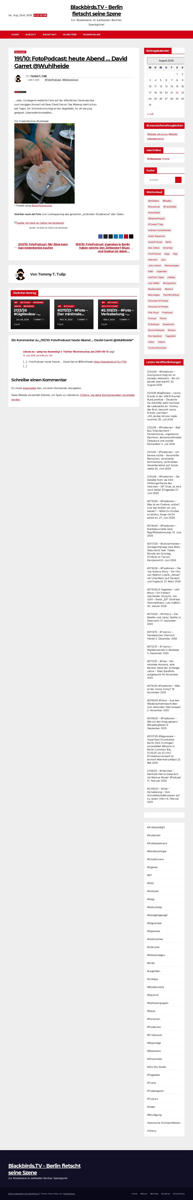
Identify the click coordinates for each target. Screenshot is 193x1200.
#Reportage (154, 1042)
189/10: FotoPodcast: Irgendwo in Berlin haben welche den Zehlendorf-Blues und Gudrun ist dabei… (102, 248)
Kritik (150, 271)
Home (15, 34)
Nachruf (169, 289)
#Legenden (153, 971)
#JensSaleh (154, 212)
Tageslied (170, 336)
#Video (151, 1106)
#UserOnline (91, 34)
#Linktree (70, 34)
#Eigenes (152, 867)
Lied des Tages (156, 277)
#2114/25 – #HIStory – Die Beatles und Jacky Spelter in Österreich (164, 617)
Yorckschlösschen (157, 347)
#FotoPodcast (53, 79)
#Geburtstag (154, 907)
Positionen (167, 312)
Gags (166, 253)
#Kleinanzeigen (156, 955)
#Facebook (154, 206)
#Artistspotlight (156, 827)
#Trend (151, 1082)
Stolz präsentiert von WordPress (23, 1193)
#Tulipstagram (155, 1090)
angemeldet (29, 388)
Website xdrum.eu (157, 134)
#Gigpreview (154, 923)
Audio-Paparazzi (156, 236)
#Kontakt (50, 34)
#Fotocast (20, 52)
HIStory (151, 1130)
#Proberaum (154, 1034)
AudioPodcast (155, 242)
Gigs (175, 253)
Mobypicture (169, 283)
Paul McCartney (171, 295)
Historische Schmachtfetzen (163, 1122)
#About (30, 34)
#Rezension (29, 306)
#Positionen (154, 1026)
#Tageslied (153, 1074)
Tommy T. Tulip (38, 76)
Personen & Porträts (158, 300)
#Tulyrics (152, 1098)
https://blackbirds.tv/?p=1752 (110, 361)
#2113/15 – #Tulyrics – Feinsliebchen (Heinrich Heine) (161, 635)
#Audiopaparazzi (157, 843)
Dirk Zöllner (154, 248)
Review (171, 330)
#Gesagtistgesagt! (157, 915)
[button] (184, 34)
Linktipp (171, 277)
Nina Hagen (154, 295)
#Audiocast (153, 835)
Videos (161, 342)
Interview (152, 259)
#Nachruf (153, 995)
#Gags (151, 899)
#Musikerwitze (155, 987)
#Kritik (18, 306)
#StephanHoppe (156, 218)
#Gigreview (38, 302)
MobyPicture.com (42, 205)
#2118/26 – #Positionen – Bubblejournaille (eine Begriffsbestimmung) (161, 529)
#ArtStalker (153, 201)
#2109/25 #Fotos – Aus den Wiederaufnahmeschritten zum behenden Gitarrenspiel (163, 704)
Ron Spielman (155, 336)
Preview (152, 318)
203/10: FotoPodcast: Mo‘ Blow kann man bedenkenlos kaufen (43, 246)
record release (156, 330)
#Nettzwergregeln (157, 1003)
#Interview (153, 947)
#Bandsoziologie (156, 851)
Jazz (163, 259)
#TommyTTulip (155, 224)
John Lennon (154, 265)
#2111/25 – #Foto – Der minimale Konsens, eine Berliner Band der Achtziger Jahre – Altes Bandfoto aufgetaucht (163, 668)
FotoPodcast (154, 253)
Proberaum (153, 324)
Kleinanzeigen (172, 265)
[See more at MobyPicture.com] (44, 163)
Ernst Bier (168, 248)
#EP (16, 302)
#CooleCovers (155, 859)
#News (151, 1011)
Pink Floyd (153, 312)
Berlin (168, 242)
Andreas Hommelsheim (159, 230)
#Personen (153, 1018)
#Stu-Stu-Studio (110, 306)
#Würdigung (154, 1114)
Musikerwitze (154, 289)
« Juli (150, 113)
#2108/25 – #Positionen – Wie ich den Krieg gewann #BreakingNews (162, 721)
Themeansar (69, 1193)
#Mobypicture (70, 79)
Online (158, 158)
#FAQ (150, 883)
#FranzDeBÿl (169, 206)
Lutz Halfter (154, 283)
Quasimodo (168, 324)
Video (151, 342)
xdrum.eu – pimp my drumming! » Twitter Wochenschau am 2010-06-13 (66, 351)
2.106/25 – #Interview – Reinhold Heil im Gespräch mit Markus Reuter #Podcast (164, 774)
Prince (163, 318)
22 (177, 92)
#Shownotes (154, 1058)
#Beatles (167, 201)
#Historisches (155, 939)
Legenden (162, 271)
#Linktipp (152, 979)
